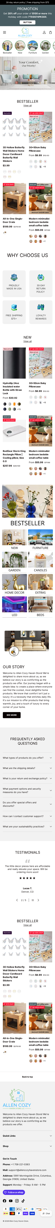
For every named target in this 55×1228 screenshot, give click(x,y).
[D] (9, 176)
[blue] (40, 236)
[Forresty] (19, 404)
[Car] (31, 166)
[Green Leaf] (35, 161)
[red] (40, 241)
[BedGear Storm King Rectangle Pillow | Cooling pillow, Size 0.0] (14, 430)
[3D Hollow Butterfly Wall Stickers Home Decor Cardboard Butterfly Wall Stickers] (14, 127)
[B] (4, 176)
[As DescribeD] (4, 232)
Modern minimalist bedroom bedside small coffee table (39, 222)
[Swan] (35, 166)
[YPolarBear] (40, 161)
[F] (4, 171)
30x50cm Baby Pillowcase (37, 149)
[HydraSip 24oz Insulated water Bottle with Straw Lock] (14, 363)
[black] (45, 236)
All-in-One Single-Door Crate (13, 220)
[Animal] (31, 161)
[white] (31, 236)
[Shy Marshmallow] (9, 404)
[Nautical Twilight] (4, 409)
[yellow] (35, 241)
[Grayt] (14, 409)
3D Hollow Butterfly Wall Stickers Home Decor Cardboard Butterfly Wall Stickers (14, 154)
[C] (19, 171)
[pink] (35, 236)
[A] (14, 171)
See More (12, 715)
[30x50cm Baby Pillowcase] (40, 127)
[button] (50, 32)
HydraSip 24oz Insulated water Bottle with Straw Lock (12, 388)
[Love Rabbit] (45, 161)
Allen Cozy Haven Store (18, 1221)
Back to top (27, 1077)
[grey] (31, 241)
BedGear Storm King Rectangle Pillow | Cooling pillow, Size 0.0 (14, 456)
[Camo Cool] (9, 409)
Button (27, 22)
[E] (9, 171)
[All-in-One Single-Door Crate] (14, 198)
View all (27, 105)
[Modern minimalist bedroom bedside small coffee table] (40, 198)
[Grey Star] (40, 166)
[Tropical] (14, 404)
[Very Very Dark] (4, 404)
